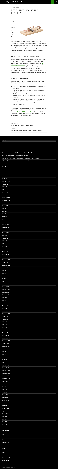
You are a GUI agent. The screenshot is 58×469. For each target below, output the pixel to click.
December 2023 (6, 227)
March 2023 (5, 251)
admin (24, 16)
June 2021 (4, 300)
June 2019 (4, 354)
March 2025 (5, 192)
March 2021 (5, 305)
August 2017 (5, 413)
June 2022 (4, 273)
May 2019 (4, 357)
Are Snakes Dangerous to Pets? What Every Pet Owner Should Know (18, 152)
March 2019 (5, 362)
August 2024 (5, 205)
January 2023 (5, 254)
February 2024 (5, 222)
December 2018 (6, 370)
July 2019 (4, 351)
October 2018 (5, 376)
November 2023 (6, 230)
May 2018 (4, 389)
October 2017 (5, 408)
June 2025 (4, 189)
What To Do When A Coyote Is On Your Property (22, 124)
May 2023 (4, 246)
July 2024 (4, 208)
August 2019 (5, 348)
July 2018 (4, 384)
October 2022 (5, 262)
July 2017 (4, 416)
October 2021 (5, 292)
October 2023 (5, 232)
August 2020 (5, 319)
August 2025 (5, 184)
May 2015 (4, 424)
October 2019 (5, 343)
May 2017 (4, 421)
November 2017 (6, 405)
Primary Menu (56, 2)
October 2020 (5, 316)
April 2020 (4, 330)
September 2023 (6, 235)
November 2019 (6, 340)
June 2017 (4, 419)
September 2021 (6, 294)
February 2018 (5, 397)
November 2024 (6, 200)
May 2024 (4, 213)
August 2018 (5, 381)
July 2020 (4, 321)
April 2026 (4, 178)
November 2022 (6, 259)
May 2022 (4, 276)
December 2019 (6, 338)
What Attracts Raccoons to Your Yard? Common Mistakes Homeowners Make (20, 150)
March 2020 (5, 332)
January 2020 (5, 335)
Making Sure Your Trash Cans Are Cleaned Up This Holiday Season (26, 129)
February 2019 (5, 365)
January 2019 (5, 367)
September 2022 (6, 265)
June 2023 (4, 243)
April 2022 (4, 278)
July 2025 (4, 186)
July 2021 (4, 297)
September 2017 (6, 411)
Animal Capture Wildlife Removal (22, 111)
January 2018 (5, 400)
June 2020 (4, 324)
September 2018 (6, 378)
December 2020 (6, 311)
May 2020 (4, 327)
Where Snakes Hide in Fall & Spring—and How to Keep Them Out (17, 160)
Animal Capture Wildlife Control (12, 2)
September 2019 (6, 346)
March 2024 (5, 219)
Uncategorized (15, 7)
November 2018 (6, 373)
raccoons (4, 437)
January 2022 (5, 286)
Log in (3, 452)
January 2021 (5, 308)
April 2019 (4, 359)
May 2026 (4, 176)
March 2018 (5, 394)
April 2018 (4, 392)
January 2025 (5, 195)
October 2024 (5, 203)
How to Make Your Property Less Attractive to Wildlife (15, 155)
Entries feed (5, 455)
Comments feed (6, 457)
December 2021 (6, 289)
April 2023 (4, 249)
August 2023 (5, 238)
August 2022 (5, 267)
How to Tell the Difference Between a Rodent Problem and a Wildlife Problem (20, 158)
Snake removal (5, 439)
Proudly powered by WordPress (8, 467)
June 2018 (4, 386)
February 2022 (5, 284)
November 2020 (6, 313)
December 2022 (6, 257)
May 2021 (4, 303)
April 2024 (4, 216)
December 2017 (6, 403)
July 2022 (4, 270)
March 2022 (5, 281)
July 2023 (4, 240)
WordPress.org (5, 460)
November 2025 (6, 181)
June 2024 (4, 211)
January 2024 (5, 224)
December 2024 (6, 197)
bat (3, 434)
